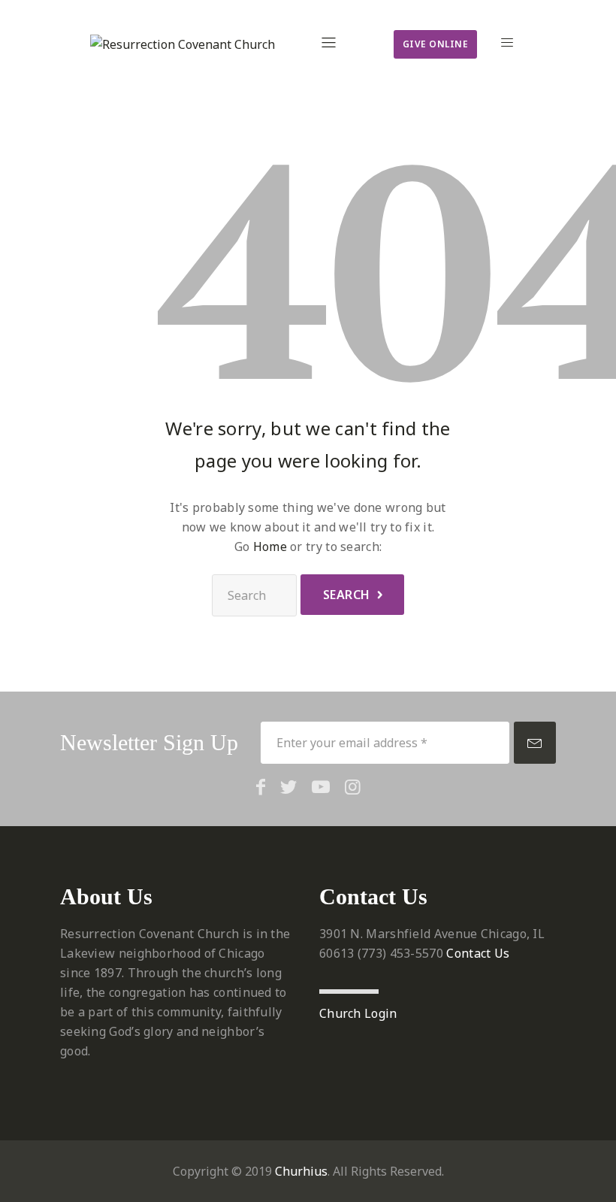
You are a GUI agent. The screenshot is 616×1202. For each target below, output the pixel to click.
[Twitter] (288, 786)
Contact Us (477, 953)
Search (346, 594)
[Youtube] (321, 786)
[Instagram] (353, 786)
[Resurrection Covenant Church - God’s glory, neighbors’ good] (182, 44)
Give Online (436, 44)
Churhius (301, 1171)
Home (270, 546)
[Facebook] (260, 786)
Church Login (358, 1013)
